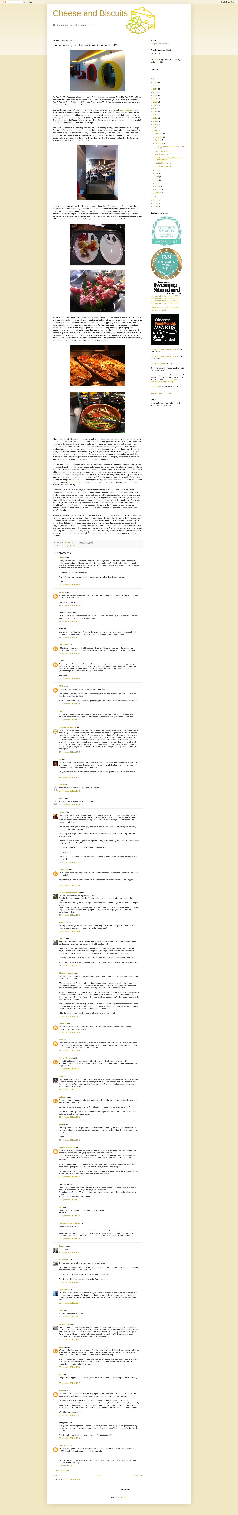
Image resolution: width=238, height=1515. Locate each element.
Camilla (62, 558)
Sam (61, 1040)
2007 (155, 206)
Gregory (62, 938)
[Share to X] (86, 542)
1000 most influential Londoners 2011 (165, 296)
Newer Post (58, 1475)
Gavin (61, 592)
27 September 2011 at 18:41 (69, 777)
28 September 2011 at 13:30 (69, 1239)
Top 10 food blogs (157, 363)
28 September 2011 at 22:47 (69, 1303)
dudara (62, 1347)
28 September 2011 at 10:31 (69, 1117)
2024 (155, 89)
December (159, 134)
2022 (155, 96)
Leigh (61, 1310)
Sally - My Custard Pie (67, 727)
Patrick (62, 785)
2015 (155, 118)
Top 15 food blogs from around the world (166, 349)
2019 (155, 105)
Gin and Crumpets (66, 973)
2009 (155, 200)
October (158, 140)
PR (74, 546)
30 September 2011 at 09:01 (69, 1415)
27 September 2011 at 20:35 (69, 885)
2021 (155, 99)
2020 (155, 102)
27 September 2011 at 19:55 (69, 791)
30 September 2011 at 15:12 (69, 1438)
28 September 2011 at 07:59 (69, 1051)
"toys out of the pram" (77, 482)
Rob (60, 711)
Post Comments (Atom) (71, 1479)
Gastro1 (62, 1246)
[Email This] (80, 542)
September (159, 143)
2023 (155, 92)
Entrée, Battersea (161, 155)
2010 (155, 197)
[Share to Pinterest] (91, 542)
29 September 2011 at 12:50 (69, 1367)
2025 (155, 86)
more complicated (127, 110)
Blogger (123, 1497)
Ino (60, 759)
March (157, 186)
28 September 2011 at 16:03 (69, 1252)
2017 (155, 112)
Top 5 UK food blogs (158, 386)
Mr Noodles (63, 1260)
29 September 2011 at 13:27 (69, 1383)
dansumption (64, 1324)
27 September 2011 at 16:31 (69, 621)
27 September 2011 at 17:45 (69, 752)
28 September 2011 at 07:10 (69, 1032)
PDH (61, 686)
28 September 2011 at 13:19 (69, 1216)
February (158, 190)
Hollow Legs (64, 870)
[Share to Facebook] (88, 542)
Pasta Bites (63, 1290)
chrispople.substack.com (160, 44)
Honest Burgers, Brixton (164, 166)
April (157, 183)
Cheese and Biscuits (90, 13)
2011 (155, 131)
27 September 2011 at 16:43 (69, 653)
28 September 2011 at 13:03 (69, 1177)
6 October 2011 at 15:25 (68, 1466)
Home (98, 1475)
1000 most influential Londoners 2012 (165, 298)
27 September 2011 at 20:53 (69, 915)
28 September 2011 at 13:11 (69, 1200)
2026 (155, 83)
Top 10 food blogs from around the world (166, 356)
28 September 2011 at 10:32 (69, 1140)
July (157, 174)
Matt (61, 1207)
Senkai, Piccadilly (161, 151)
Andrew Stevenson (66, 1147)
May (157, 180)
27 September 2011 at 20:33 (69, 862)
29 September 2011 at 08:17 (69, 1317)
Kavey (61, 812)
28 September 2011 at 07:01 (69, 1016)
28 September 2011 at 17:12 (69, 1282)
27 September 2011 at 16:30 (69, 605)
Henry (61, 1124)
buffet (70, 546)
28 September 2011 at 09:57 (69, 1069)
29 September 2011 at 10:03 (69, 1340)
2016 (155, 115)
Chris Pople (63, 645)
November (159, 137)
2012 (155, 128)
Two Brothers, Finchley (163, 163)
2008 (155, 203)
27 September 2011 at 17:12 (69, 720)
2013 (155, 124)
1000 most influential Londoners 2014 (165, 303)
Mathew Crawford (66, 1058)
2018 (155, 108)
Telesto (62, 1390)
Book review (63, 546)
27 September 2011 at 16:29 (69, 585)
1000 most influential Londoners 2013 (165, 301)
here (156, 60)
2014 (155, 121)
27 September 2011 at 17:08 (69, 704)
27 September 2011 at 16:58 (69, 679)
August (158, 170)
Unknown (62, 1024)
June (157, 177)
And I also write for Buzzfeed (161, 393)
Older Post (138, 1475)
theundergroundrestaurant (69, 893)
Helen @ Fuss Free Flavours (70, 1223)
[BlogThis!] (83, 542)
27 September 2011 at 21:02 (69, 931)
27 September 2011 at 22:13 (69, 966)
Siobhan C (63, 922)
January (158, 193)
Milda (61, 1076)
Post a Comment (62, 1470)
